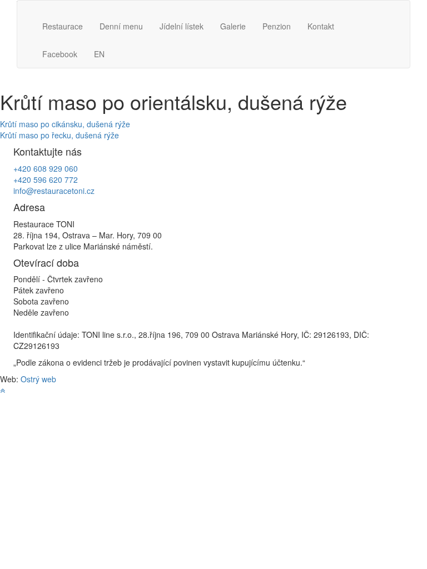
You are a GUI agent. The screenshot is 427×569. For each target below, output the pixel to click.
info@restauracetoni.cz (54, 190)
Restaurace (62, 26)
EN (99, 53)
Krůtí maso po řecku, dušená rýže (59, 135)
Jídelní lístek (181, 26)
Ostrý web (38, 379)
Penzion (276, 26)
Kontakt (320, 26)
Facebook (59, 53)
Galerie (233, 26)
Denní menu (121, 26)
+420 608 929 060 (45, 168)
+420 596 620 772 (45, 179)
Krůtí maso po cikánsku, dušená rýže (65, 123)
